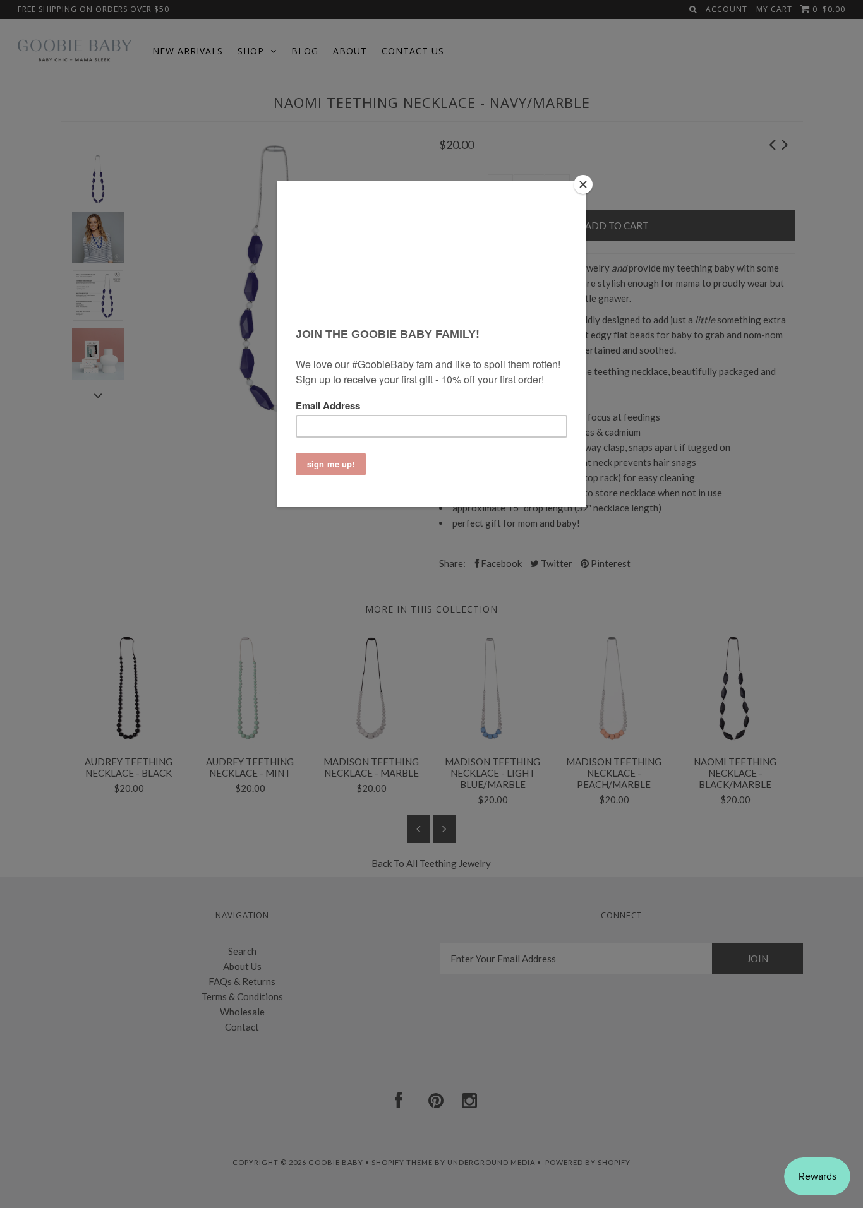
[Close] (583, 184)
